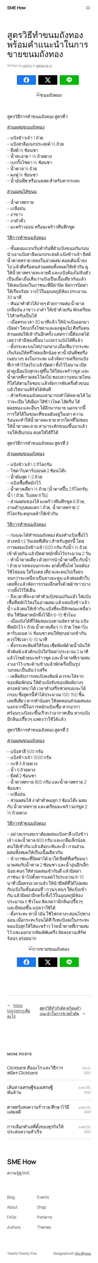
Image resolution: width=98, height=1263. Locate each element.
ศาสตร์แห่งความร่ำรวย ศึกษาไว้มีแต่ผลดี (38, 1109)
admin (27, 65)
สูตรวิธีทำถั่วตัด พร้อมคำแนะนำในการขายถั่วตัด (60, 1010)
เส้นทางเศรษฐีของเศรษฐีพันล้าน (30, 1090)
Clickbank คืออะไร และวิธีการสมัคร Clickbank (35, 1070)
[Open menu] (88, 8)
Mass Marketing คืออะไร (18, 1011)
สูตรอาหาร (44, 65)
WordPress (83, 1253)
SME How (16, 8)
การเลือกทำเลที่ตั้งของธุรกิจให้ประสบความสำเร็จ (35, 1129)
